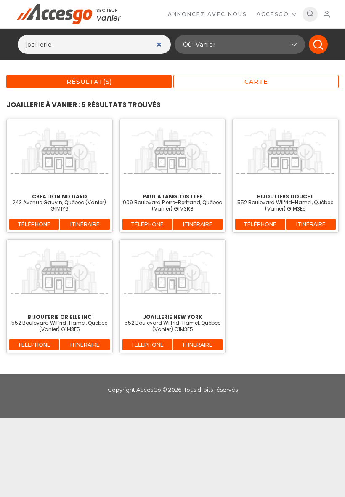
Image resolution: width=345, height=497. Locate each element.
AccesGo (273, 14)
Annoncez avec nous (207, 14)
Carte (256, 82)
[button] (240, 44)
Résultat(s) (89, 82)
